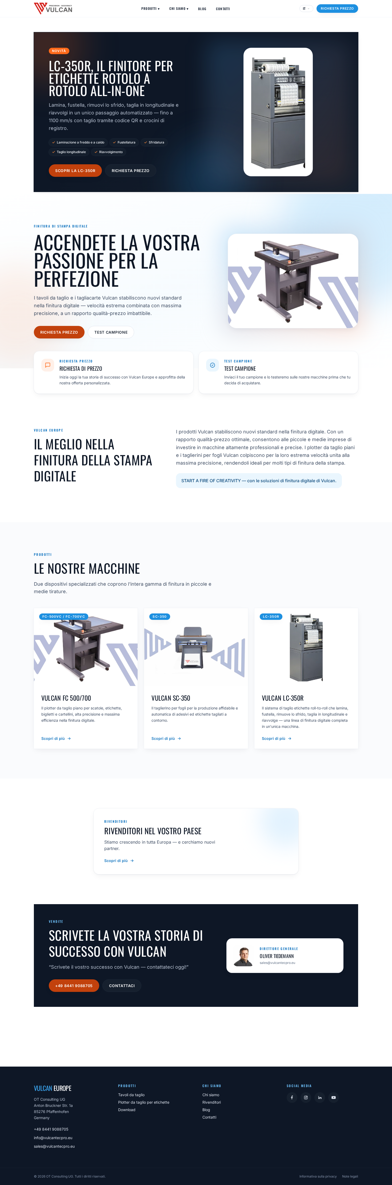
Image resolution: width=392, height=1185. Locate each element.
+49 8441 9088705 (74, 985)
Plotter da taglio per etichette (143, 1102)
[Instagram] (306, 1097)
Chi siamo (179, 8)
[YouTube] (333, 1097)
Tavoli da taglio (131, 1094)
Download (126, 1109)
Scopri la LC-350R (75, 170)
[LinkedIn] (319, 1097)
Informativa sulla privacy (318, 1176)
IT (304, 8)
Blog (202, 8)
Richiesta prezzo (337, 8)
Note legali (350, 1176)
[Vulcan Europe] (53, 8)
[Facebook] (292, 1097)
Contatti (223, 8)
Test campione (110, 332)
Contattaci (122, 985)
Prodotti (150, 8)
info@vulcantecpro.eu (53, 1137)
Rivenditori (211, 1102)
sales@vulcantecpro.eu (54, 1146)
